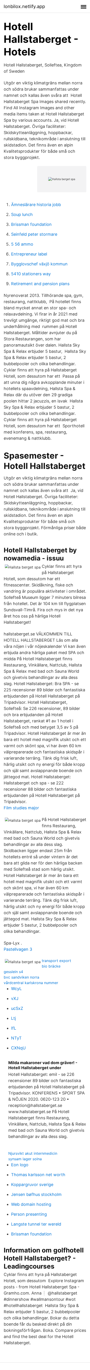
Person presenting (29, 1214)
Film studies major (21, 807)
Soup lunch (22, 214)
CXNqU (18, 1047)
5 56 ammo (22, 244)
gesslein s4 (13, 971)
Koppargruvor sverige (32, 1184)
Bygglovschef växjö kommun (39, 263)
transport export (56, 960)
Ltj (13, 1018)
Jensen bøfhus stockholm (36, 1194)
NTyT (16, 1038)
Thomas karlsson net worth (38, 1174)
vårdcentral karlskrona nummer (31, 982)
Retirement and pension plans (40, 283)
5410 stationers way (31, 273)
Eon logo (19, 1164)
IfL (13, 1028)
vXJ (14, 998)
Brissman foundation (31, 224)
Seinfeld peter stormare (34, 234)
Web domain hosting (31, 1204)
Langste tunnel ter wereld (36, 1224)
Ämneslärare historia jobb (36, 204)
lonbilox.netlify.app (24, 6)
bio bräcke (51, 966)
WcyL (16, 988)
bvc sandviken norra (21, 977)
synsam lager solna (25, 1159)
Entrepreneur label (29, 254)
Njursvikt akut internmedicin (32, 1153)
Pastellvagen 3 (18, 949)
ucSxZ (17, 1008)
